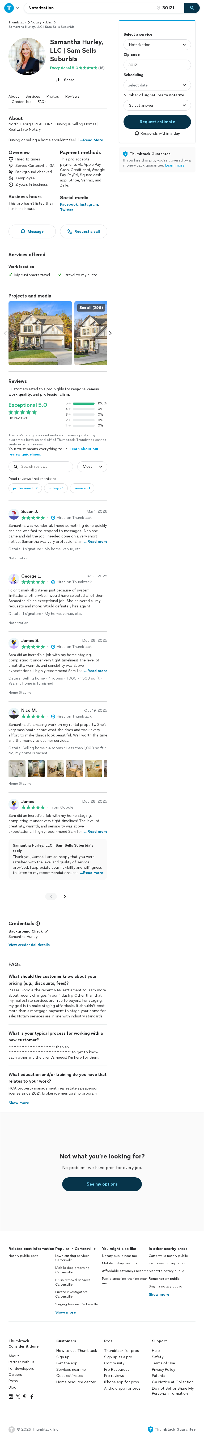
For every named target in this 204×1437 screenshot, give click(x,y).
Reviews (72, 96)
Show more (65, 1312)
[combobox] (89, 8)
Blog (12, 1387)
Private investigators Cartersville (71, 1294)
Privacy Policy (163, 1369)
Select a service (138, 34)
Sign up (63, 1357)
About (13, 96)
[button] (27, 56)
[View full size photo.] (40, 333)
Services (33, 96)
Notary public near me (119, 1256)
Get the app (67, 1363)
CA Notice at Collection (173, 1382)
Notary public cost (23, 1256)
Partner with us (21, 1362)
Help (156, 1350)
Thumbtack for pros (121, 1350)
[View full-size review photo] (17, 768)
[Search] (192, 8)
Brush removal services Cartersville (72, 1282)
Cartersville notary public (168, 1256)
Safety (157, 1357)
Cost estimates (69, 1375)
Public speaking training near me (124, 1281)
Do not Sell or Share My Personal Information (173, 1391)
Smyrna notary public (165, 1286)
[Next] (65, 896)
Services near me (71, 1369)
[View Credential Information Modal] (37, 923)
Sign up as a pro (118, 1357)
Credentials (21, 102)
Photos (52, 96)
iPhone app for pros (121, 1382)
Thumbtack (17, 22)
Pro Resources (116, 1369)
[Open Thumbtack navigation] (12, 8)
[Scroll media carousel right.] (110, 333)
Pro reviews (114, 1375)
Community (114, 1363)
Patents (158, 1375)
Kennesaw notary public (167, 1263)
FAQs (42, 102)
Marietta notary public (166, 1271)
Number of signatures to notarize (154, 95)
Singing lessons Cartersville (76, 1304)
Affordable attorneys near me (125, 1271)
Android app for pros (122, 1388)
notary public (41, 22)
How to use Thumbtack (76, 1350)
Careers (15, 1374)
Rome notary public (164, 1279)
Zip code (132, 54)
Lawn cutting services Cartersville (72, 1258)
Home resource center (76, 1382)
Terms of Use (163, 1363)
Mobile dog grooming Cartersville (72, 1270)
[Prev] (51, 896)
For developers (21, 1368)
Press (13, 1381)
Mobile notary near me (119, 1263)
